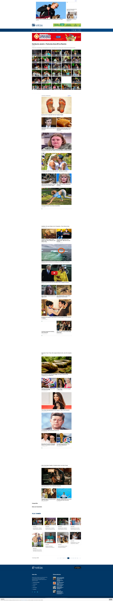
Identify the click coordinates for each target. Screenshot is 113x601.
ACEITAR (110, 599)
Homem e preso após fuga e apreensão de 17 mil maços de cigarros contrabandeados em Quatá (60, 579)
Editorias (33, 30)
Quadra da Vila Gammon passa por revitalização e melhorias (60, 587)
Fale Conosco (53, 30)
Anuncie (34, 585)
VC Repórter (58, 30)
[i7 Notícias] (72, 30)
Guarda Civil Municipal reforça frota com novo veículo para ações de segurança (60, 592)
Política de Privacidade (36, 582)
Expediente (34, 589)
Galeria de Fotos (39, 30)
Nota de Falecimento (46, 30)
